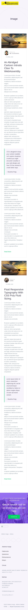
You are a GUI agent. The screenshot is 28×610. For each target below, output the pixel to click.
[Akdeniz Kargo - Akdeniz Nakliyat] (10, 3)
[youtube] (13, 540)
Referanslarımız (6, 557)
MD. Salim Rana (14, 53)
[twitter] (3, 540)
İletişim (4, 560)
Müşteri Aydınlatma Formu (17, 606)
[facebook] (8, 540)
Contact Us (14, 516)
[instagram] (18, 540)
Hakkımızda (5, 551)
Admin (11, 280)
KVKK (5, 606)
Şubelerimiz (5, 554)
